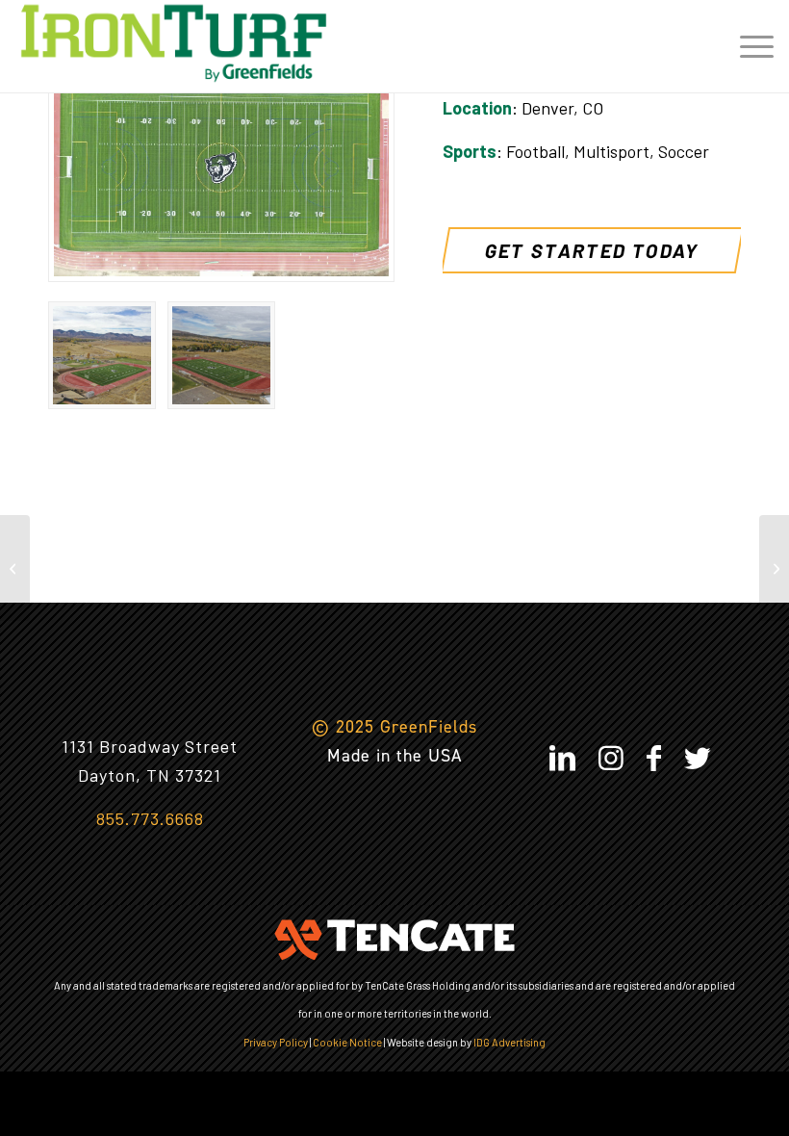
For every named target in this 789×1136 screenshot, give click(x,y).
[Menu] (747, 43)
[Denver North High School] (15, 568)
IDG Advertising (509, 1042)
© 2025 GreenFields (394, 726)
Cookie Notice (347, 1042)
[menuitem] (747, 43)
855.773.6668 (150, 818)
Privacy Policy (275, 1042)
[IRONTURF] (173, 43)
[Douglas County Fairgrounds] (774, 568)
